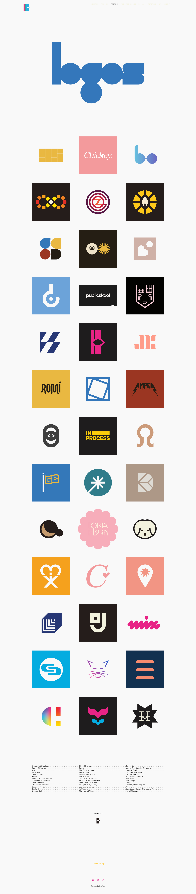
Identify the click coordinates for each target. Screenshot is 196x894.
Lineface (102, 886)
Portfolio (152, 4)
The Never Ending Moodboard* (133, 4)
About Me (94, 4)
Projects (114, 4)
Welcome (104, 4)
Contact (167, 4)
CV (160, 4)
